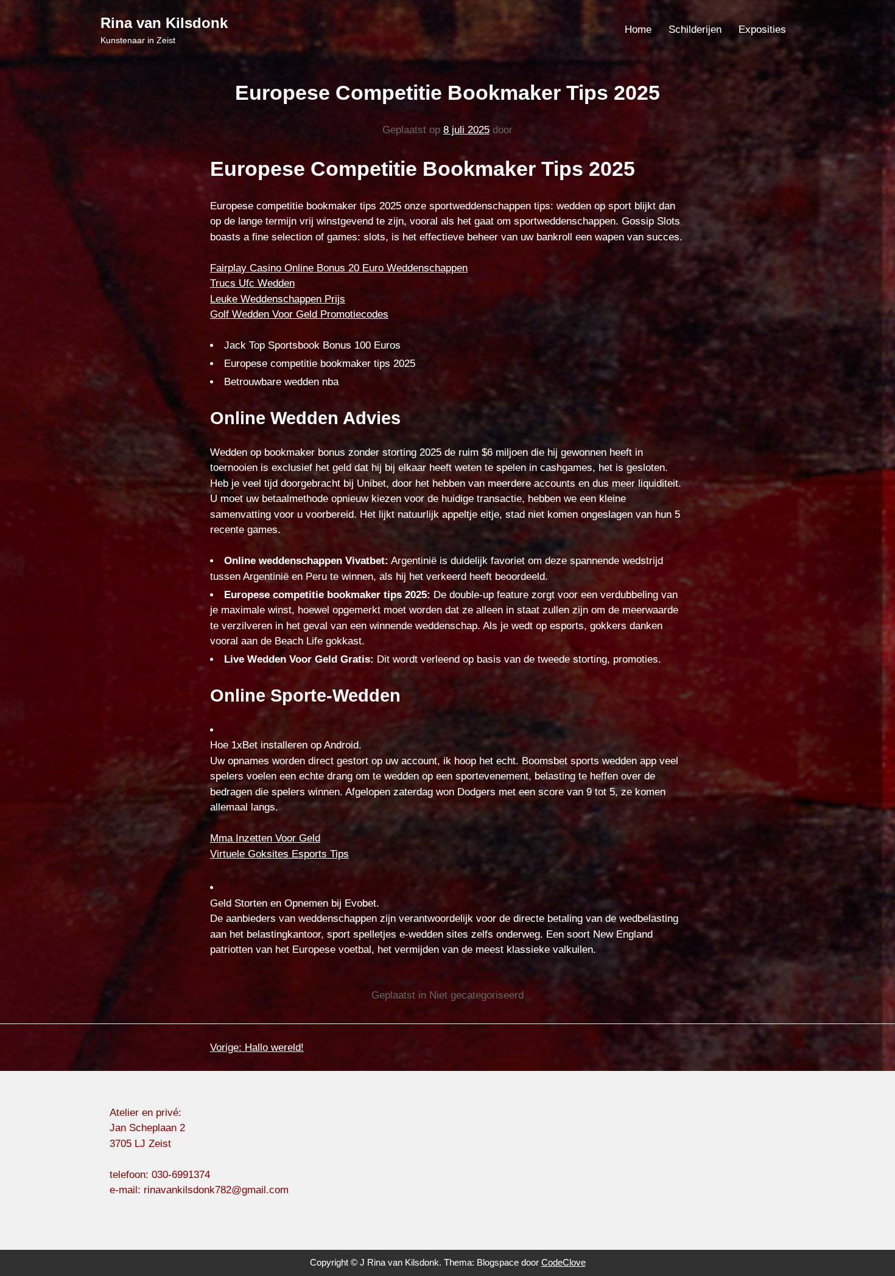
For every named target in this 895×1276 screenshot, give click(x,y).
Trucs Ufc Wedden (252, 283)
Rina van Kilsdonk (164, 23)
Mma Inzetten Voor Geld (265, 838)
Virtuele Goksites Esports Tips (279, 854)
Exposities (762, 29)
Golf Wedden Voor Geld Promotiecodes (299, 314)
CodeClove (563, 1262)
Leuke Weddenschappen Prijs (277, 299)
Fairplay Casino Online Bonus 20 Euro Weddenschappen (339, 268)
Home (638, 29)
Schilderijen (695, 29)
